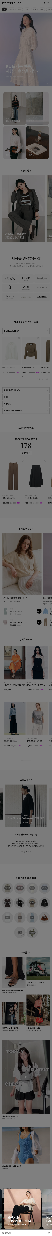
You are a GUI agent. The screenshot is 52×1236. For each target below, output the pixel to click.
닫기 (49, 1233)
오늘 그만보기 (6, 1233)
